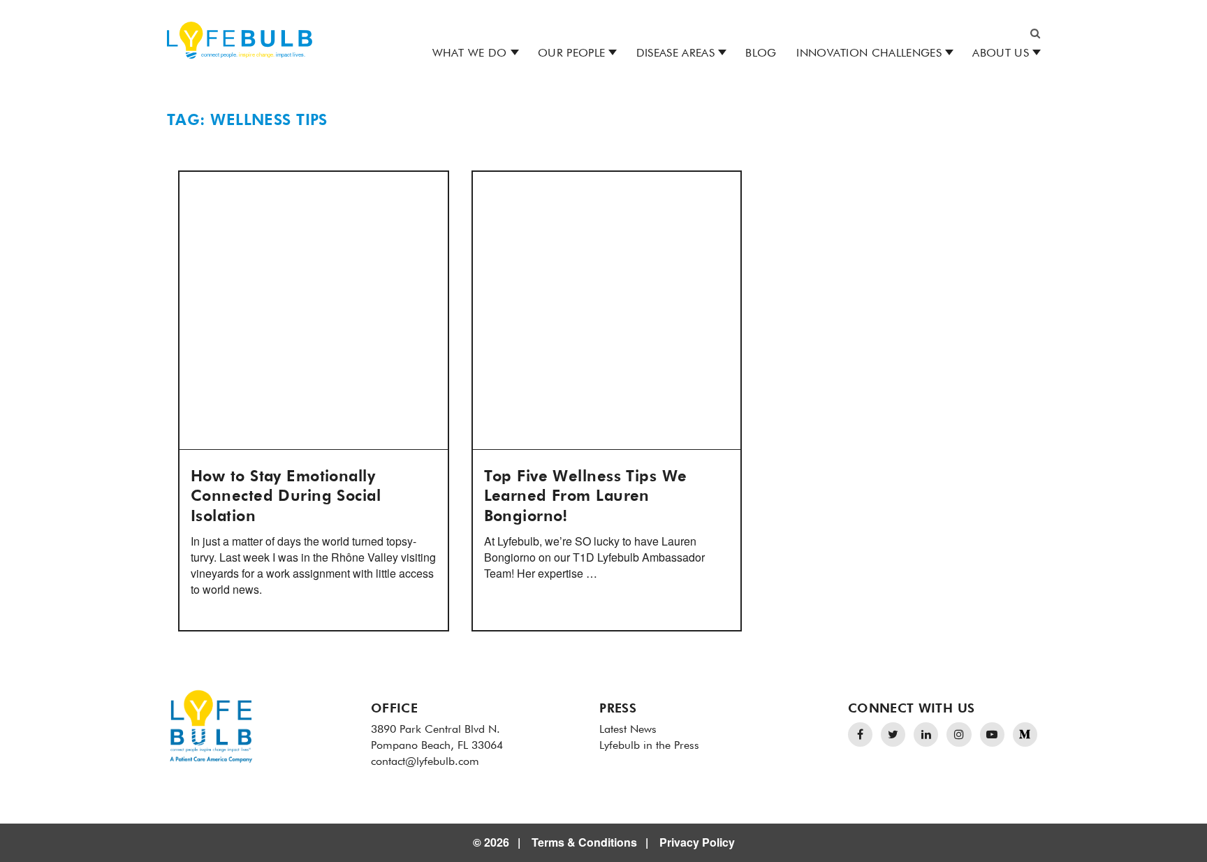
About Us (1000, 53)
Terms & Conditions (584, 842)
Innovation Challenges (869, 53)
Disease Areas (675, 53)
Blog (760, 53)
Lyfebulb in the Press (649, 746)
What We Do (469, 53)
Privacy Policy (697, 842)
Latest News (628, 730)
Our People (571, 53)
